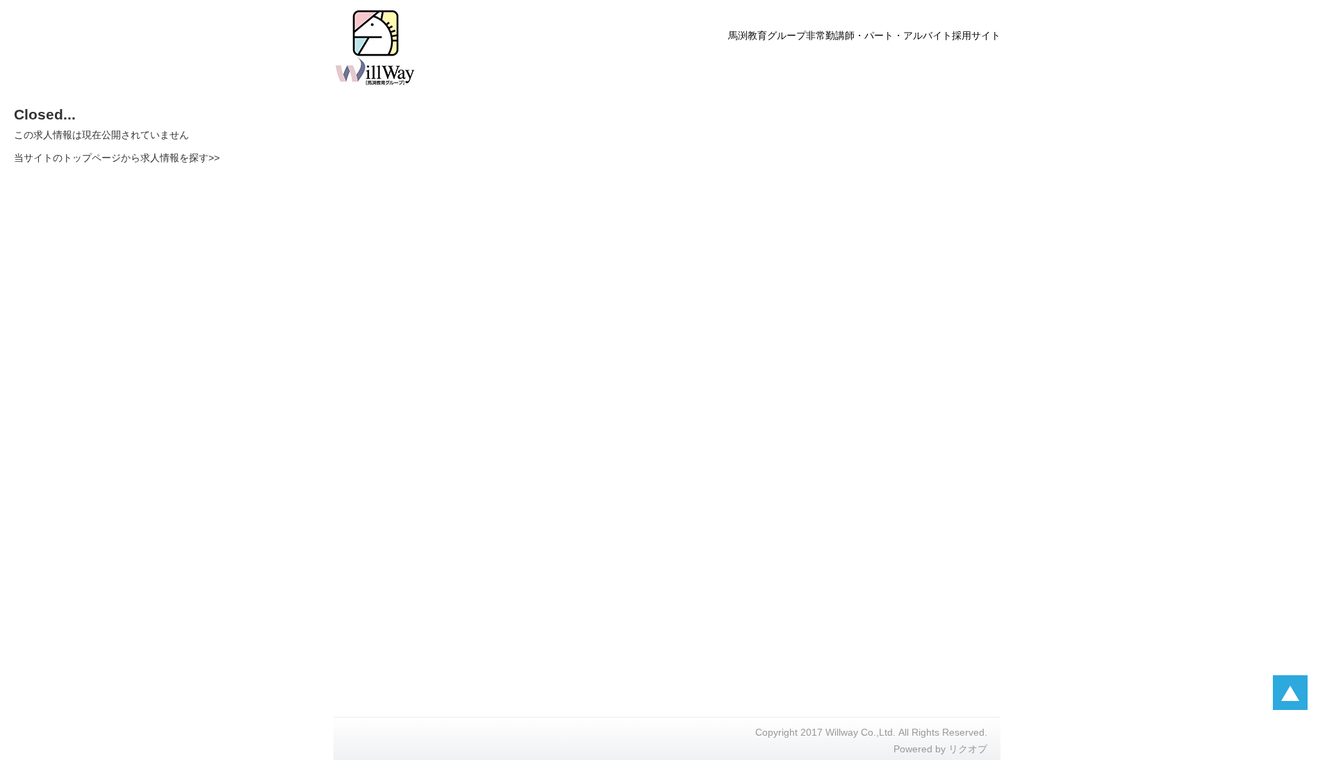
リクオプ (967, 748)
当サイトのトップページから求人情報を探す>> (117, 157)
